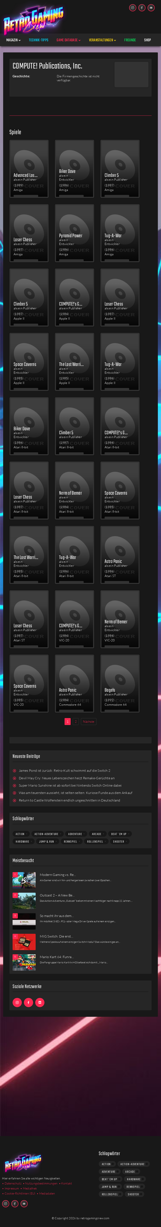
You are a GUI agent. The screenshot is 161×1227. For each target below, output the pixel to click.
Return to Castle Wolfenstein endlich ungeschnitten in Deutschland (69, 800)
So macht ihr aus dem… (57, 916)
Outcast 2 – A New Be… (57, 895)
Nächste (88, 722)
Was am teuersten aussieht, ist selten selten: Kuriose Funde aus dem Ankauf (75, 793)
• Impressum (10, 1188)
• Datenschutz (11, 1183)
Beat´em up (119, 834)
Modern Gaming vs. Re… (58, 875)
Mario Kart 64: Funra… (57, 957)
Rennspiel (70, 841)
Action (20, 834)
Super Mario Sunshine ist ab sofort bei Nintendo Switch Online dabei (70, 785)
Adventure (75, 834)
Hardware (22, 841)
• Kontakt (65, 1183)
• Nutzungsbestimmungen (40, 1183)
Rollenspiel (95, 841)
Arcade (96, 834)
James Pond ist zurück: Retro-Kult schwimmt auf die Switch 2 (64, 770)
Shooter (118, 841)
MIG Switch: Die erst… (56, 936)
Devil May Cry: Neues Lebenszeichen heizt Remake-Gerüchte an (67, 778)
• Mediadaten (46, 1193)
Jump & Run (46, 841)
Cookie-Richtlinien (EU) (20, 1193)
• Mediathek (28, 1188)
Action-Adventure (46, 834)
